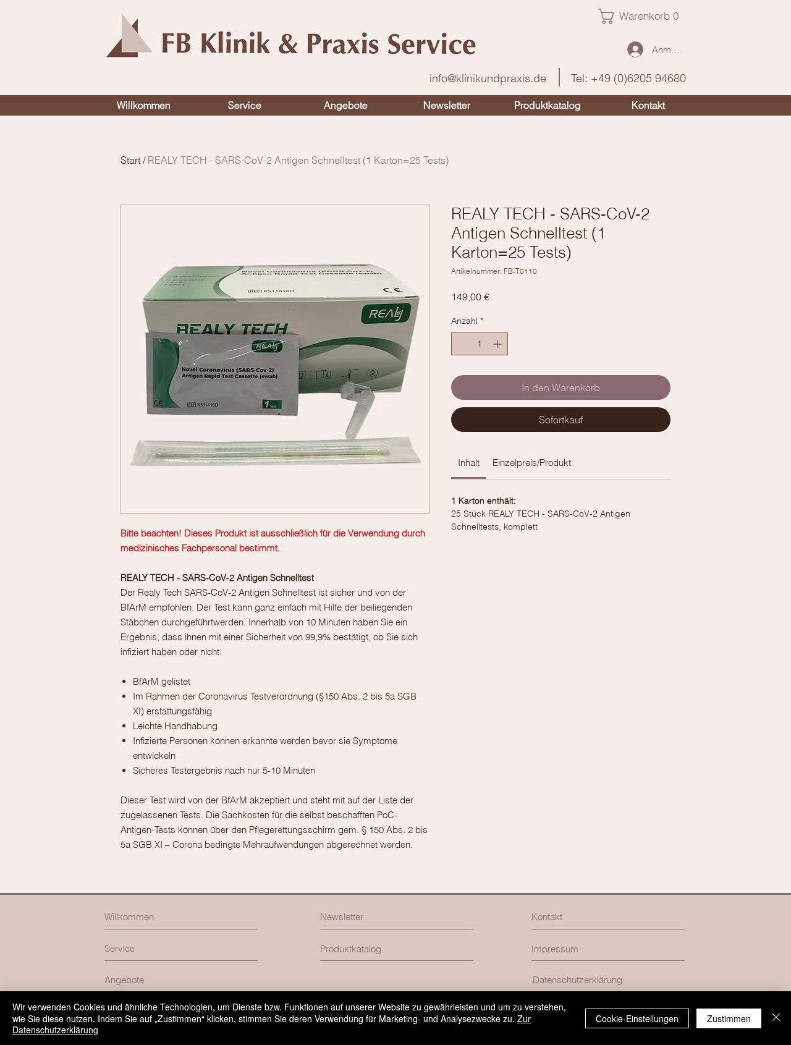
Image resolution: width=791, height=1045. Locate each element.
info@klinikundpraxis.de (487, 78)
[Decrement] (460, 344)
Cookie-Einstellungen (637, 1018)
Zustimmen (729, 1018)
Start (130, 160)
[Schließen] (776, 1018)
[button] (643, 16)
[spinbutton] (479, 344)
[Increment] (498, 344)
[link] (469, 462)
